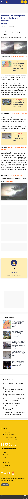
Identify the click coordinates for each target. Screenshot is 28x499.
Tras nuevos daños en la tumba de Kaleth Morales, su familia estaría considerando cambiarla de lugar (14, 389)
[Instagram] (14, 444)
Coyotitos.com (9, 181)
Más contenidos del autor (14, 275)
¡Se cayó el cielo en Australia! (15, 175)
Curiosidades (4, 23)
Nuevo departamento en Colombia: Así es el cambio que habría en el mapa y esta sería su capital (19, 67)
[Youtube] (6, 444)
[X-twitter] (10, 444)
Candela (3, 26)
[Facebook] (2, 444)
